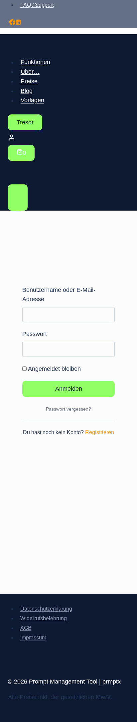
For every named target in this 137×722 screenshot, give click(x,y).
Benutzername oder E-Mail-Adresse (58, 295)
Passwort (34, 334)
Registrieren (99, 432)
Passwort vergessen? (68, 409)
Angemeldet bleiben (54, 368)
